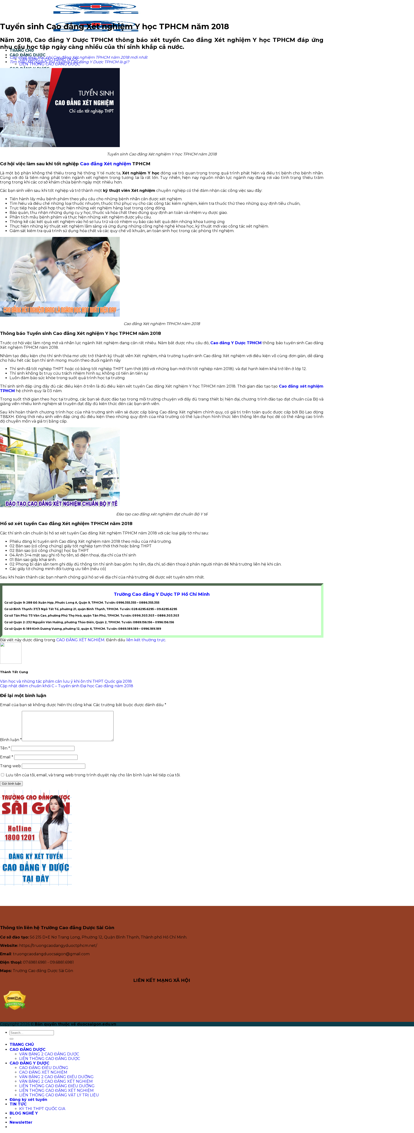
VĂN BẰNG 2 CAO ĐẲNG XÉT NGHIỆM (56, 1081)
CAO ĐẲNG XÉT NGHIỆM (80, 640)
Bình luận (11, 740)
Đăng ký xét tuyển (28, 1099)
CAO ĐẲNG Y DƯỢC (29, 1063)
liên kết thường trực (145, 640)
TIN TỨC (18, 1104)
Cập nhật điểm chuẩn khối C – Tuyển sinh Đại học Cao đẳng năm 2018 (66, 686)
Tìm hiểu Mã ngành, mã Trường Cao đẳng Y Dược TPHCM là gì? (69, 62)
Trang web (10, 766)
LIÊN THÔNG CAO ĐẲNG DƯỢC (49, 1058)
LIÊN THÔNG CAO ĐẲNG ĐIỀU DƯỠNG (57, 1086)
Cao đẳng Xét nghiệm (105, 163)
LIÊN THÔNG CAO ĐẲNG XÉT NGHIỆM (56, 1090)
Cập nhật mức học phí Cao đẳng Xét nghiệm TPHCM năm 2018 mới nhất (78, 57)
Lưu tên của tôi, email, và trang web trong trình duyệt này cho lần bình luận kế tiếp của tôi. (93, 775)
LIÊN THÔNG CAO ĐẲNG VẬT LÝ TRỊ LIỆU (59, 1095)
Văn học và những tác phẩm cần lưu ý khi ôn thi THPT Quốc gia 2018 (66, 681)
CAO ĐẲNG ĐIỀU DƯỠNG (43, 1067)
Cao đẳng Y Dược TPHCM (236, 343)
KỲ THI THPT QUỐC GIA (42, 1108)
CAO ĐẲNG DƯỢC (28, 1049)
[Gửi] (11, 1039)
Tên (5, 748)
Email (6, 757)
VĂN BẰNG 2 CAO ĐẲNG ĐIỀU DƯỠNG (56, 1077)
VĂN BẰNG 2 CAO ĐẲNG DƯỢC (49, 1054)
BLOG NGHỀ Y (24, 1113)
